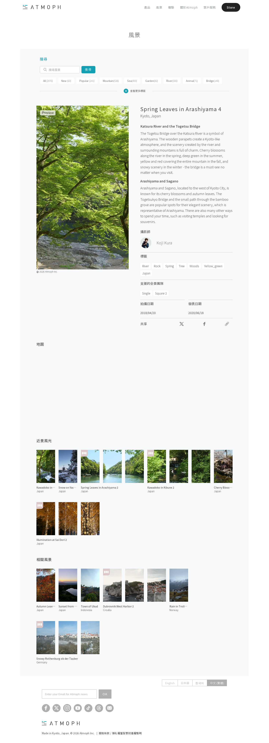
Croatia (107, 610)
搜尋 (88, 69)
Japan (156, 115)
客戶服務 (209, 7)
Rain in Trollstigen (178, 606)
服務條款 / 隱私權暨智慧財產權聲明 (120, 733)
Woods (194, 266)
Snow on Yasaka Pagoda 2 (68, 487)
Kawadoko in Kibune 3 (45, 487)
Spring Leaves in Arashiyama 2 (99, 487)
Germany (41, 662)
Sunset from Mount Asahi (68, 606)
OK (105, 694)
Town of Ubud (89, 606)
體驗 (171, 7)
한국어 (199, 683)
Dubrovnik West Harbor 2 (118, 606)
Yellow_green (213, 266)
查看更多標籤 (137, 91)
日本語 (185, 683)
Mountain (111, 81)
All (48, 81)
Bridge (212, 81)
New (66, 81)
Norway (173, 610)
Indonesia (86, 610)
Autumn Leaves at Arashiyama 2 (45, 606)
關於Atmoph (189, 7)
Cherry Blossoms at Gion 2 (223, 487)
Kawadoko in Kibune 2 (160, 487)
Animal (192, 81)
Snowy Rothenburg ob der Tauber (57, 658)
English (170, 683)
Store (231, 7)
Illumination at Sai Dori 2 (51, 540)
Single (146, 293)
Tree (182, 266)
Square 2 (161, 293)
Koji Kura (164, 242)
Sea (132, 81)
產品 (147, 7)
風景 (159, 7)
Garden (151, 81)
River (172, 81)
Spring (169, 266)
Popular (86, 81)
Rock (157, 266)
